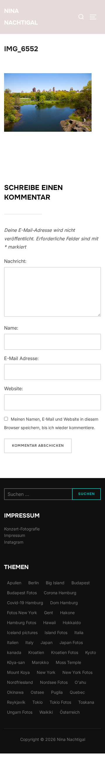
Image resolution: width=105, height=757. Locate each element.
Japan (46, 642)
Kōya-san (16, 662)
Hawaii (49, 622)
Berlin (33, 582)
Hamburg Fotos (21, 622)
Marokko (40, 662)
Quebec (77, 692)
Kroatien (36, 652)
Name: (11, 328)
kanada (14, 652)
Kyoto (90, 652)
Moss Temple (68, 662)
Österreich (70, 712)
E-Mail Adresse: (21, 358)
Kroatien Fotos (64, 652)
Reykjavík (16, 702)
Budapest (80, 582)
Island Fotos (56, 632)
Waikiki (46, 712)
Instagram (13, 542)
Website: (13, 388)
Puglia (57, 692)
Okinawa (15, 692)
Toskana (86, 702)
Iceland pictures (22, 632)
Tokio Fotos (60, 702)
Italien (12, 642)
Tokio (37, 702)
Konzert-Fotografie (22, 528)
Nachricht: (15, 261)
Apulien (14, 582)
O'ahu (80, 682)
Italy (29, 642)
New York (46, 672)
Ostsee (37, 692)
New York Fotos (77, 672)
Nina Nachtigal (21, 16)
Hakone (67, 612)
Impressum (14, 535)
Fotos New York (22, 612)
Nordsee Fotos (54, 682)
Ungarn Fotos (19, 712)
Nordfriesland (20, 682)
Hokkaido (72, 622)
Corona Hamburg (60, 592)
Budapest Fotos (22, 592)
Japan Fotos (71, 642)
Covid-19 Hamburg (25, 602)
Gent (48, 612)
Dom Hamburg (64, 602)
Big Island (55, 582)
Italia (78, 632)
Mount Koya (18, 672)
